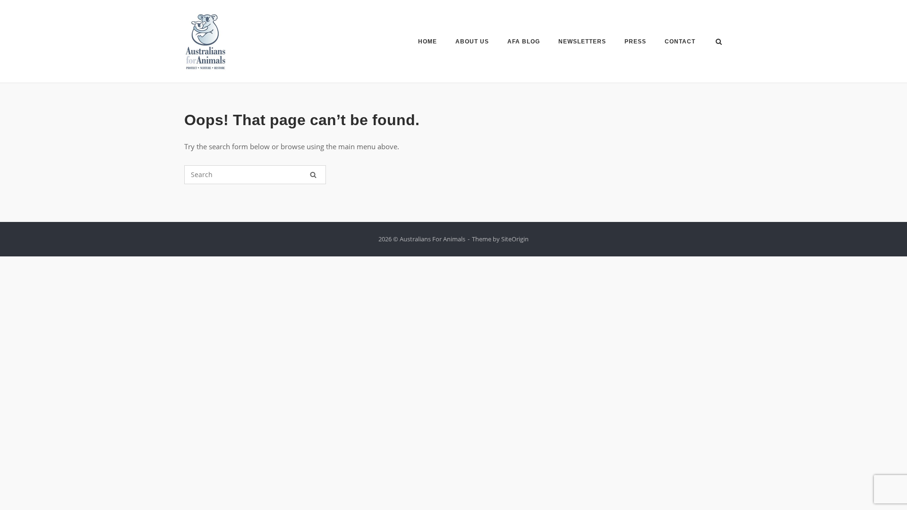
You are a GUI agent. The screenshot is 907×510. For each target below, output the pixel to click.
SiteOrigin (515, 239)
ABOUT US (472, 41)
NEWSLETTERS (582, 41)
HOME (427, 41)
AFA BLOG (523, 41)
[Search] (313, 174)
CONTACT (680, 41)
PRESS (635, 41)
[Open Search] (719, 42)
